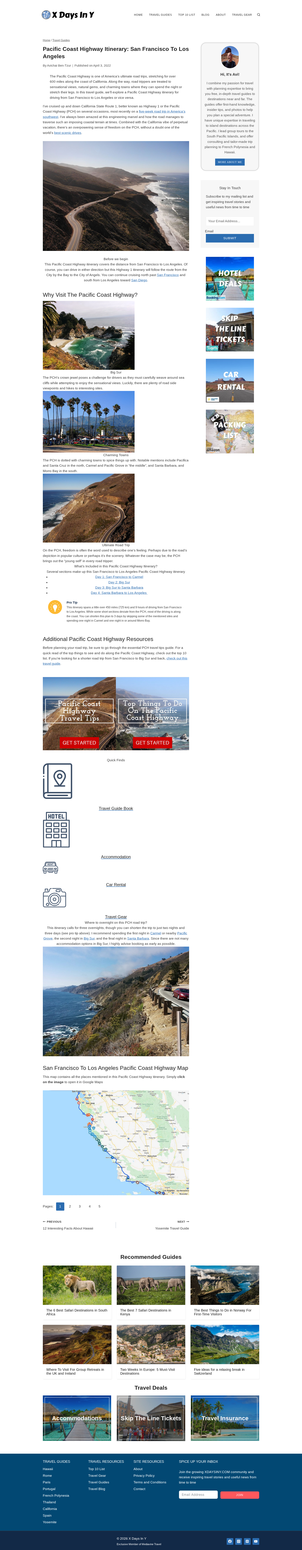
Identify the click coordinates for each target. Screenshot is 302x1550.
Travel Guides (160, 14)
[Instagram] (238, 1541)
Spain (47, 1515)
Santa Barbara (138, 938)
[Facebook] (230, 1541)
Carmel (155, 933)
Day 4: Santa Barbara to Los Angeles (119, 593)
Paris (47, 1482)
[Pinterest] (247, 1541)
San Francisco (168, 275)
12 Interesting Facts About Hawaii (68, 1225)
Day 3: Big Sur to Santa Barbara (119, 587)
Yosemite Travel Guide (172, 1225)
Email (209, 231)
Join (239, 1495)
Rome (47, 1475)
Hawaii (48, 1469)
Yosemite (50, 1522)
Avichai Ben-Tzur (59, 65)
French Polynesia (56, 1495)
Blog (206, 14)
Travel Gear (242, 14)
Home (138, 14)
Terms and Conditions (150, 1482)
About (221, 14)
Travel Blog (96, 1489)
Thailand (49, 1502)
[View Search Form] (258, 15)
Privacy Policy (144, 1475)
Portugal (49, 1489)
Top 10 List (186, 14)
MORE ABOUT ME (230, 162)
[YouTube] (256, 1541)
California (50, 1509)
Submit (229, 238)
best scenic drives (67, 133)
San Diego (139, 280)
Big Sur (89, 938)
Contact (139, 1489)
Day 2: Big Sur (119, 582)
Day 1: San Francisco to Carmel (119, 577)
